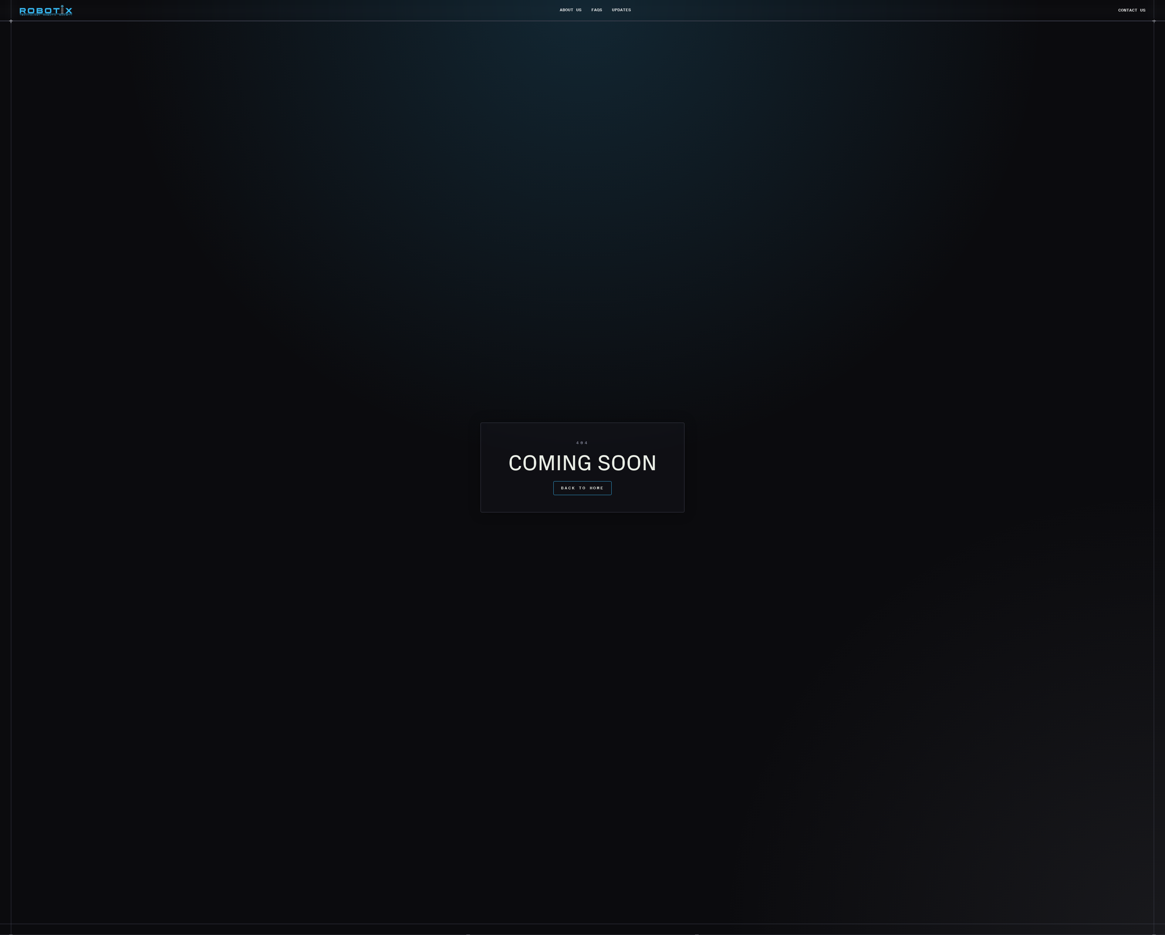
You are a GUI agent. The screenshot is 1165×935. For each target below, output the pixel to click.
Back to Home (582, 488)
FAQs (596, 9)
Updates (621, 9)
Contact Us (1132, 10)
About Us (571, 9)
